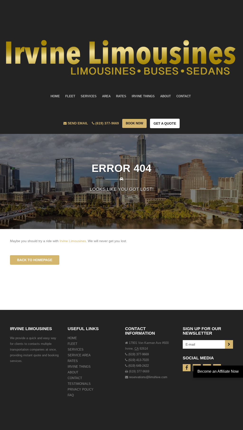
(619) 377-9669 (138, 354)
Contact (75, 378)
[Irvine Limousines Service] (121, 42)
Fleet (72, 344)
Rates (73, 361)
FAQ (71, 395)
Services (76, 349)
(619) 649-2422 (138, 365)
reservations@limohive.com (148, 377)
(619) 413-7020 (138, 360)
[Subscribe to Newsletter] (229, 344)
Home (72, 338)
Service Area (79, 355)
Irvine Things (79, 366)
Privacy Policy (80, 389)
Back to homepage (34, 260)
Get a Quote (165, 123)
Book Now (134, 123)
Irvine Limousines (73, 241)
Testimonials (79, 384)
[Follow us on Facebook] (187, 367)
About (73, 372)
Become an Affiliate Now (218, 371)
